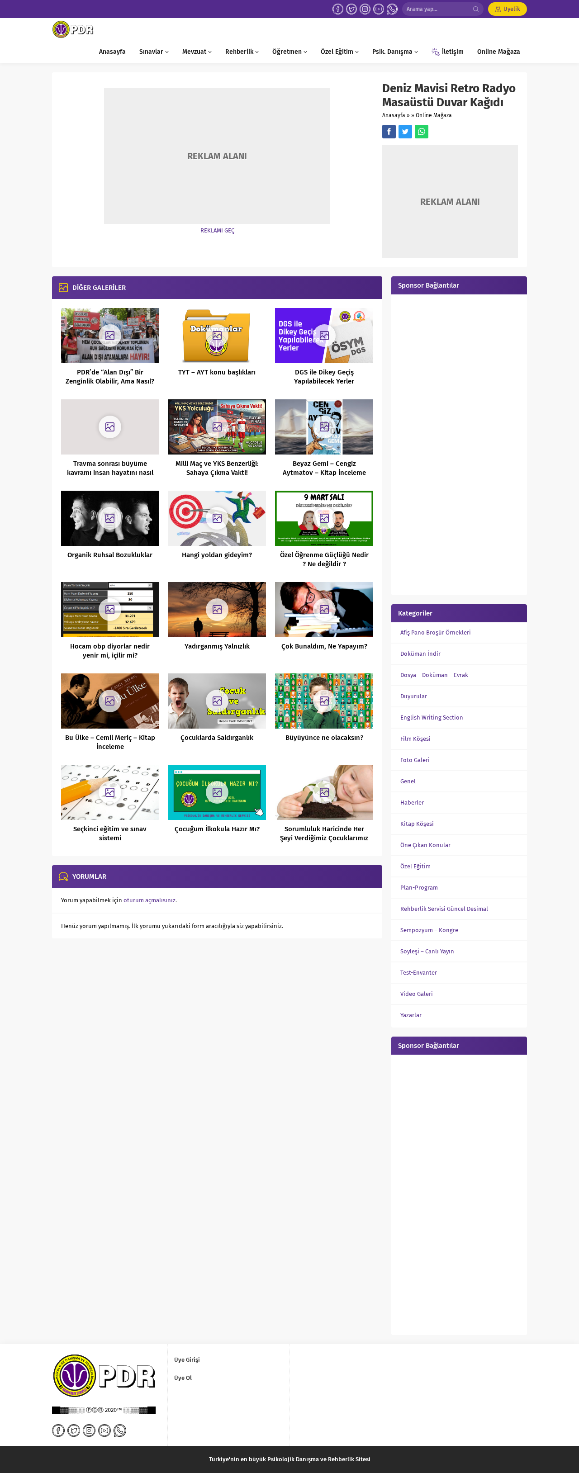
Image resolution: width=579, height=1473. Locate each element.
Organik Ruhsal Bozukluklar (109, 555)
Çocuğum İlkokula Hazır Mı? (217, 829)
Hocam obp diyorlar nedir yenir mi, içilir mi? (110, 650)
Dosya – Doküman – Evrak (434, 675)
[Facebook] (337, 9)
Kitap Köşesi (417, 823)
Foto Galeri (415, 760)
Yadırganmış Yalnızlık (217, 646)
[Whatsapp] (392, 9)
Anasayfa (393, 115)
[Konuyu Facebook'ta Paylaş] (389, 131)
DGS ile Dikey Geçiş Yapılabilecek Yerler (324, 376)
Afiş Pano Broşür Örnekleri (435, 632)
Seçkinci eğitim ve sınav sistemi (110, 833)
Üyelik (511, 8)
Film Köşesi (415, 738)
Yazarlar (411, 1015)
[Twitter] (351, 9)
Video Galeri (416, 993)
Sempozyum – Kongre (429, 930)
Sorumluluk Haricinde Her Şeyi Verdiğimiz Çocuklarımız (324, 833)
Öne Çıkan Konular (425, 845)
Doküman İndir (420, 653)
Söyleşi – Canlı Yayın (427, 951)
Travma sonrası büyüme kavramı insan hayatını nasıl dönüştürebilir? (110, 472)
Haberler (412, 802)
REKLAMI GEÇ (217, 230)
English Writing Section (431, 717)
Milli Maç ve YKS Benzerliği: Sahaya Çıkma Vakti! (217, 468)
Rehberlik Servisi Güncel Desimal (444, 908)
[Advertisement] (459, 443)
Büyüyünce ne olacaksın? (324, 738)
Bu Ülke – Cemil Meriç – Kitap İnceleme (110, 742)
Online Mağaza (434, 115)
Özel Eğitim (415, 866)
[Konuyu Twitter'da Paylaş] (405, 131)
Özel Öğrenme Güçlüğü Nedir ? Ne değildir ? (324, 559)
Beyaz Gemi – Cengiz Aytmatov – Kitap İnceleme (324, 468)
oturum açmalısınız (149, 900)
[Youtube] (378, 9)
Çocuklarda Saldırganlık (216, 738)
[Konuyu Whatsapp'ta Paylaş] (421, 131)
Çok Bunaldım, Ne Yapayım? (324, 646)
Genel (408, 781)
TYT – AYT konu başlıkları (217, 372)
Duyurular (413, 696)
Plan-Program (419, 887)
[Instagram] (365, 9)
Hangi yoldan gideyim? (217, 555)
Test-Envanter (418, 972)
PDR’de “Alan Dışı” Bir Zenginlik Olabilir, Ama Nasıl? (110, 376)
